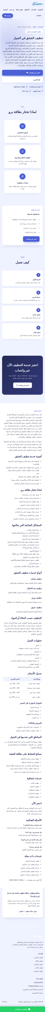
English (39, 15)
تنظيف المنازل (38, 957)
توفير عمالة (19, 9)
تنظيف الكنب (39, 968)
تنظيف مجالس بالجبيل (24, 631)
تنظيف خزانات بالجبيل (25, 768)
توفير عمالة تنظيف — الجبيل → (27, 911)
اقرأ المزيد (36, 80)
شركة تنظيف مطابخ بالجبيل (30, 871)
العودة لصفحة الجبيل (32, 861)
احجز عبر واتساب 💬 (33, 73)
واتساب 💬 (7, 15)
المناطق (26, 9)
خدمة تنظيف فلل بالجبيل (26, 429)
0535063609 (38, 982)
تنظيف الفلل (39, 961)
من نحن (11, 9)
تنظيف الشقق (38, 964)
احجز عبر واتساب (31, 239)
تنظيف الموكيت (38, 971)
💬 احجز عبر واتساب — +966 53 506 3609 (25, 880)
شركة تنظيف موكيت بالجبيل (30, 868)
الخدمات (33, 9)
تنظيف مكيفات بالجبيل (23, 470)
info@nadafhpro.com (35, 986)
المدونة (5, 9)
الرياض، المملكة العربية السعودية (33, 989)
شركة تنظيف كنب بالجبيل (30, 864)
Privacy (4, 1002)
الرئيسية (40, 9)
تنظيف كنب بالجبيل (20, 545)
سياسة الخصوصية (37, 993)
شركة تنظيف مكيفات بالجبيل (29, 875)
